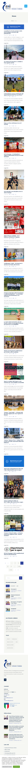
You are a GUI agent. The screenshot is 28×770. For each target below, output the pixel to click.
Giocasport (13, 589)
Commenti (12, 586)
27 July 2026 (11, 731)
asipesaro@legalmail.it (8, 700)
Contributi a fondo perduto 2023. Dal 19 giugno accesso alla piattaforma (13, 32)
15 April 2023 (6, 384)
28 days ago (11, 723)
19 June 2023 (6, 35)
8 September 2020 (13, 604)
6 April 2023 (6, 444)
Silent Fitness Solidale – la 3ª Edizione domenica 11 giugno (12, 236)
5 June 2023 (6, 96)
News (17, 642)
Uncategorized (10, 647)
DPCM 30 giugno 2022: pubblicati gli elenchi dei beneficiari (14, 554)
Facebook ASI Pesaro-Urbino (11, 747)
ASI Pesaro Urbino (17, 723)
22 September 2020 (14, 590)
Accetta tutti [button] (16, 766)
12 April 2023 (6, 416)
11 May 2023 (6, 266)
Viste (8, 586)
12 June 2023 (6, 64)
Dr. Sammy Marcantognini (10, 755)
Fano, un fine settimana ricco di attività (12, 123)
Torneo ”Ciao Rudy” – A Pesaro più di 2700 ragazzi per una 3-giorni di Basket (13, 414)
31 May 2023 (6, 125)
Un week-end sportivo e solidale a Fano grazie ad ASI (13, 62)
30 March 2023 (6, 503)
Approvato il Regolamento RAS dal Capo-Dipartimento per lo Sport (13, 469)
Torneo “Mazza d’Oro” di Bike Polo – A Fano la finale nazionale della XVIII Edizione (14, 441)
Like (17, 586)
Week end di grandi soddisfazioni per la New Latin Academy (13, 351)
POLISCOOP (7, 751)
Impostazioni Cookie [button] (7, 766)
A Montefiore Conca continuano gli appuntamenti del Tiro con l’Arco (13, 94)
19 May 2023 (6, 158)
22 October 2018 (13, 610)
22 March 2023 (6, 537)
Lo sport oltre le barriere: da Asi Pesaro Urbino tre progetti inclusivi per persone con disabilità (13, 323)
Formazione (14, 639)
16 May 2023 (6, 238)
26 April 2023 (6, 298)
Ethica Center (7, 749)
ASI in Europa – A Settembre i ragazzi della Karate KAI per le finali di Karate (13, 155)
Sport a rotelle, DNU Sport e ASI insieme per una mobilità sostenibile (14, 382)
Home (12, 20)
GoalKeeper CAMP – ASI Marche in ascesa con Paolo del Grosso (13, 264)
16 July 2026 (11, 740)
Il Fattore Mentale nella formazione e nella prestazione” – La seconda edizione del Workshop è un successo (13, 294)
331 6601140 (6, 695)
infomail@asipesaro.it (8, 697)
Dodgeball (13, 608)
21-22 (11, 569)
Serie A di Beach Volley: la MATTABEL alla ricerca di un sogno (13, 501)
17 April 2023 (6, 353)
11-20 (19, 566)
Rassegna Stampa (10, 644)
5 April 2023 (6, 471)
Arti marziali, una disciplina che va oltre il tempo (13, 192)
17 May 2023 (6, 194)
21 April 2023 (6, 326)
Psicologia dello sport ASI (10, 753)
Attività (8, 639)
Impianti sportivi (10, 642)
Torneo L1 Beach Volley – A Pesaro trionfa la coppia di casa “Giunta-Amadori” (13, 534)
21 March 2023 (6, 556)
